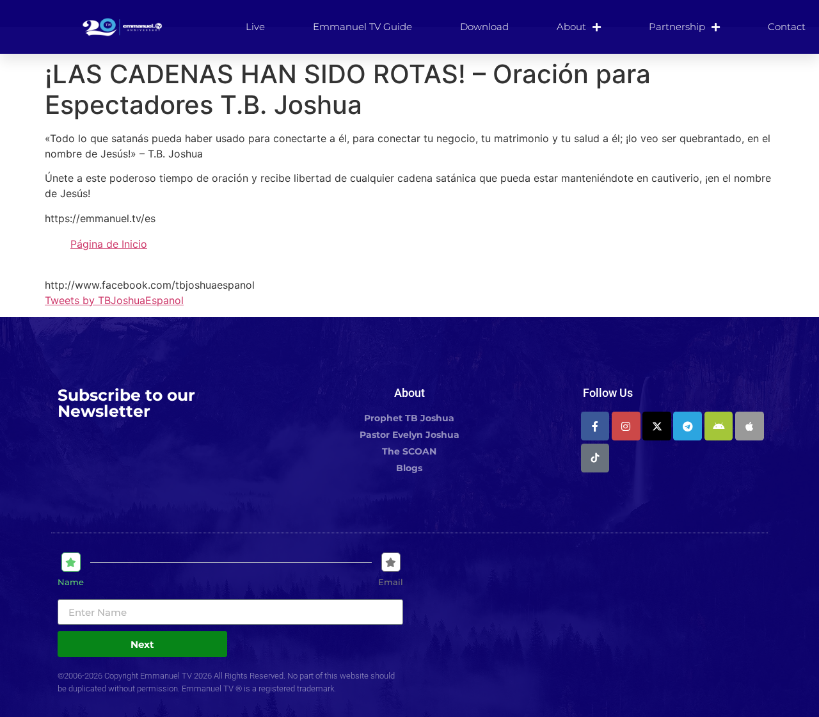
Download (484, 26)
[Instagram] (626, 426)
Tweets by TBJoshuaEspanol (114, 300)
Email (390, 582)
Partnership (677, 26)
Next (142, 644)
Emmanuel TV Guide (362, 26)
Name (71, 582)
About (571, 26)
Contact (787, 26)
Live (255, 26)
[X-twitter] (656, 426)
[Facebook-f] (595, 426)
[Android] (718, 426)
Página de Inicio (108, 244)
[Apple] (749, 426)
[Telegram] (687, 426)
